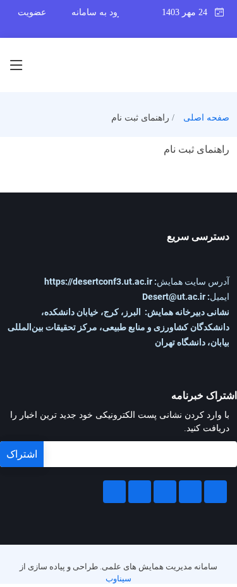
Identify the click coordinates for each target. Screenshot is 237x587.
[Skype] (114, 491)
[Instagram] (139, 491)
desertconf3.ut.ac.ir (98, 281)
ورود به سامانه (98, 12)
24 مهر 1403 (188, 12)
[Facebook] (215, 491)
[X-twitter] (190, 491)
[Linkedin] (165, 491)
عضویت (32, 12)
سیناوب (118, 578)
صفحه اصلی (206, 117)
